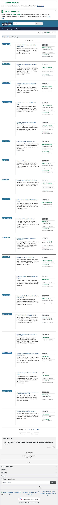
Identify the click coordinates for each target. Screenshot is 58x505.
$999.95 (45, 238)
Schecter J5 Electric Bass (23, 161)
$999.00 (45, 103)
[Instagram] (29, 488)
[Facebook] (18, 488)
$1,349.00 (45, 315)
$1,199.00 (45, 373)
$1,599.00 (45, 296)
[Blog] (6, 488)
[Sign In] (50, 24)
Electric (9, 37)
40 (29, 429)
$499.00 (45, 64)
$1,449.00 (45, 200)
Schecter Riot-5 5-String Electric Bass (27, 315)
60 (33, 429)
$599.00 (45, 219)
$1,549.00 (45, 83)
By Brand (19, 29)
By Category (10, 29)
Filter (46, 32)
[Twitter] (40, 488)
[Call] (55, 24)
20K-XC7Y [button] (29, 457)
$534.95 (45, 257)
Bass (3, 37)
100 (38, 429)
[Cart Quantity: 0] (47, 24)
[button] (38, 32)
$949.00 (45, 45)
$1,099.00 (45, 142)
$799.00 (45, 411)
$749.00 (45, 122)
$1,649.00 (45, 334)
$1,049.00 (45, 161)
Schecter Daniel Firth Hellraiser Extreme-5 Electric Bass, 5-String (28, 392)
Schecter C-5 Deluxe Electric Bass (26, 219)
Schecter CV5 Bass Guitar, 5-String (26, 411)
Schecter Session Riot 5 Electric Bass (27, 180)
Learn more (40, 6)
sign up (53, 482)
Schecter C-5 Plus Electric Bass (25, 257)
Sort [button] (53, 32)
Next (36, 434)
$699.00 (45, 277)
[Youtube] (52, 488)
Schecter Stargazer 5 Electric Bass (26, 141)
